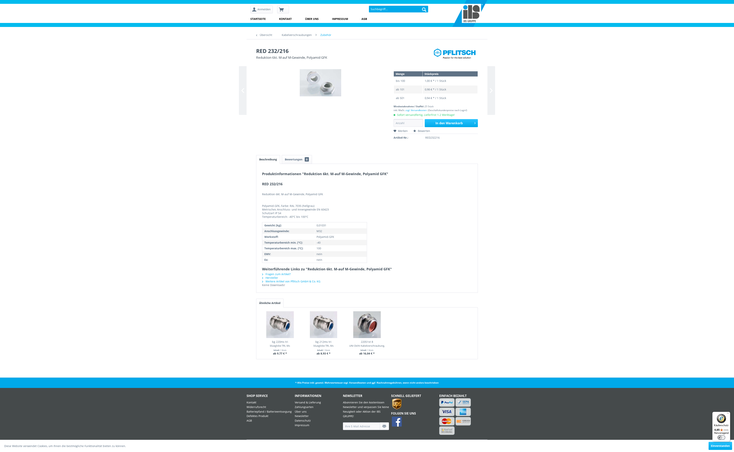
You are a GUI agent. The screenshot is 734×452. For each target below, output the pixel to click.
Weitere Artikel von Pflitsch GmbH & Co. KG (292, 281)
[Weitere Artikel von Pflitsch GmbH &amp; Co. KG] (456, 54)
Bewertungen (296, 159)
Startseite (258, 19)
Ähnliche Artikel (269, 303)
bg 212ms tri (323, 343)
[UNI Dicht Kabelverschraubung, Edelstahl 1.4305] (367, 324)
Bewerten (423, 131)
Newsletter (302, 416)
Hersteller (271, 278)
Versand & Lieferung (308, 402)
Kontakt (285, 19)
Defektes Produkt (257, 416)
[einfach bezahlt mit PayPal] (447, 402)
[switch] (721, 437)
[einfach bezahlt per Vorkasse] (463, 421)
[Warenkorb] (283, 9)
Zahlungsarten (304, 407)
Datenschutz (303, 420)
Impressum (340, 19)
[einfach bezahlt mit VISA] (447, 412)
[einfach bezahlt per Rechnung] (447, 430)
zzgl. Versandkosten (416, 110)
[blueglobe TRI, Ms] (280, 324)
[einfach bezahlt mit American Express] (463, 412)
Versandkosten (357, 382)
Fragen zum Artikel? (278, 274)
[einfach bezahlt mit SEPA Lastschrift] (463, 402)
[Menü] (728, 414)
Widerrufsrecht (256, 407)
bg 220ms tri (280, 343)
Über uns (312, 19)
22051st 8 (367, 344)
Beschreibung (268, 159)
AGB (364, 19)
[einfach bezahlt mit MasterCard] (447, 421)
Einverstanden (720, 446)
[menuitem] (262, 10)
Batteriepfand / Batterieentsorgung (269, 411)
